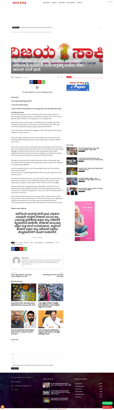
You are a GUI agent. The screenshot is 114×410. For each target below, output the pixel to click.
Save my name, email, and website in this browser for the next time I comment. (33, 365)
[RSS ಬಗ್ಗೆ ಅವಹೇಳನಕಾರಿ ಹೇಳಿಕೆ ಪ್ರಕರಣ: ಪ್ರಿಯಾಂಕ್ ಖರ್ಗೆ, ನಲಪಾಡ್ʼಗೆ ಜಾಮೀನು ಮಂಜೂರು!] (23, 319)
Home (12, 32)
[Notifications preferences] (2, 407)
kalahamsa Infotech (62, 409)
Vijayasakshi (19, 244)
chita (17, 242)
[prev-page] (67, 197)
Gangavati (26, 242)
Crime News (17, 32)
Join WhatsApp (108, 403)
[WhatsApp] (43, 82)
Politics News (36, 57)
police (57, 242)
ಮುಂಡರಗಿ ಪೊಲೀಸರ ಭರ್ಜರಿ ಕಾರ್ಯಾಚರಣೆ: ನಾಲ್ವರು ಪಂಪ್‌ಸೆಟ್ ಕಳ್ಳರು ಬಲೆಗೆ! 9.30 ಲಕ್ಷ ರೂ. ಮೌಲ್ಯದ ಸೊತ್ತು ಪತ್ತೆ (60, 392)
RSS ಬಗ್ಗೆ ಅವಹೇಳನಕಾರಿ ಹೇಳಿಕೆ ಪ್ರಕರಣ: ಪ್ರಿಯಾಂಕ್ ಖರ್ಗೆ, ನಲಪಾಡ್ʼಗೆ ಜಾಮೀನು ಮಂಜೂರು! (22, 332)
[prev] (99, 27)
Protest (14, 244)
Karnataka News (23, 57)
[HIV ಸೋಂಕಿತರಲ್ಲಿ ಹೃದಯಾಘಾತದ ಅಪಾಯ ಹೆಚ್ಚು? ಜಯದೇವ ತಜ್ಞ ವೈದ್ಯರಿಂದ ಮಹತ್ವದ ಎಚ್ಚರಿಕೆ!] (71, 151)
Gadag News (81, 161)
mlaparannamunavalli (50, 242)
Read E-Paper (106, 407)
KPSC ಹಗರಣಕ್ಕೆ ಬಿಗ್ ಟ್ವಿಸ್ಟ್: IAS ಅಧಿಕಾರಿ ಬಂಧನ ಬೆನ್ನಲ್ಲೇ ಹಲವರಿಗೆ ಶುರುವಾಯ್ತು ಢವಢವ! (37, 27)
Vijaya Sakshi (18, 77)
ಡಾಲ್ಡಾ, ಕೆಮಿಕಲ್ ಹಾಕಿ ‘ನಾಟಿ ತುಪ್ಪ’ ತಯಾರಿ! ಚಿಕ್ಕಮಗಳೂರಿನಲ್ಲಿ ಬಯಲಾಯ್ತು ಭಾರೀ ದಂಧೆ (23, 304)
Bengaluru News (81, 151)
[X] (35, 82)
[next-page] (69, 197)
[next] (101, 27)
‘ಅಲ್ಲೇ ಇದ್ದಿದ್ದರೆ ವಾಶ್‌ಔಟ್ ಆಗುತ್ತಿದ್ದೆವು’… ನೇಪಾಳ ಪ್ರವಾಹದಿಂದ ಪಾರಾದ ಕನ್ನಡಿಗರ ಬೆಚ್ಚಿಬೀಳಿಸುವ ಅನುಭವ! (49, 305)
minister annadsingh (39, 242)
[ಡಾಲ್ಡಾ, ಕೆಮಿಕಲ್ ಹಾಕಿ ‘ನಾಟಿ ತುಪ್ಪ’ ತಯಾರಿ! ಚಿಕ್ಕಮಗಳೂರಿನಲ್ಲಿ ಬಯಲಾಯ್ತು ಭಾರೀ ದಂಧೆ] (23, 292)
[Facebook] (31, 82)
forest (21, 242)
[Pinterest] (39, 82)
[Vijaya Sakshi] (12, 77)
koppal (30, 57)
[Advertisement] (57, 15)
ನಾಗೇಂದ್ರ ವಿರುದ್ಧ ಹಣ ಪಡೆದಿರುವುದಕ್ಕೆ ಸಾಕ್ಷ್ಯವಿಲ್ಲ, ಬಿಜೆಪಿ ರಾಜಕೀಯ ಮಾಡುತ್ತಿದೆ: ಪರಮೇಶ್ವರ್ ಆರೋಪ (49, 332)
